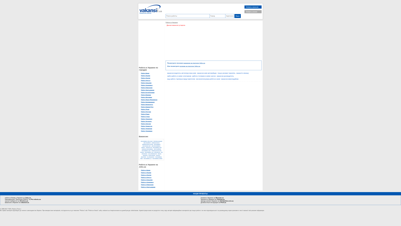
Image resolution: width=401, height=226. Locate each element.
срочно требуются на (16, 201)
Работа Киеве (145, 73)
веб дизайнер (157, 149)
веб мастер (157, 152)
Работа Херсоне (146, 124)
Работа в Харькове (147, 180)
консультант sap (147, 145)
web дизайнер (147, 142)
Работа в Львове (146, 172)
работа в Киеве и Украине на (18, 198)
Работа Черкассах (146, 126)
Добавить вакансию (252, 7)
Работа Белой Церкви (147, 92)
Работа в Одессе (146, 177)
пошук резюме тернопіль (226, 73)
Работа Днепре (145, 78)
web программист (156, 145)
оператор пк (149, 147)
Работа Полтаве (146, 112)
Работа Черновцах (146, 131)
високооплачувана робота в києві (208, 79)
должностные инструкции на (213, 202)
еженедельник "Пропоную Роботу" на (23, 199)
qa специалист (150, 156)
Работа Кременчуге (147, 104)
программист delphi (157, 158)
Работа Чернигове (146, 128)
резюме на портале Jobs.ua (190, 66)
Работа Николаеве (146, 88)
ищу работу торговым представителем (181, 79)
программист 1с (148, 158)
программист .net (149, 152)
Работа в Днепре (146, 175)
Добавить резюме (251, 11)
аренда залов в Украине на (217, 201)
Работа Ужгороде (146, 121)
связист (143, 147)
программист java (146, 150)
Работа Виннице (146, 95)
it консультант (151, 155)
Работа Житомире (146, 97)
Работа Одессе (145, 80)
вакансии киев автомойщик (207, 73)
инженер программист (147, 149)
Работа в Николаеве (147, 185)
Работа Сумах (145, 116)
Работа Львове (145, 75)
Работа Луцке (145, 109)
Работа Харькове (146, 83)
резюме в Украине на (212, 198)
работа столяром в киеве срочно (204, 76)
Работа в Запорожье (147, 182)
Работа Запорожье (147, 85)
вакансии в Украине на (17, 202)
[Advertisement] (203, 9)
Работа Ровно (145, 114)
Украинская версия (145, 13)
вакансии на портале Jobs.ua (194, 63)
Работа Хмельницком (147, 90)
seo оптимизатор (152, 153)
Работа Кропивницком (148, 102)
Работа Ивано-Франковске (149, 100)
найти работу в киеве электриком (179, 76)
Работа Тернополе (146, 119)
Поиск (238, 16)
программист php (157, 147)
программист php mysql (147, 141)
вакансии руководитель (225, 76)
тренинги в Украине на (213, 199)
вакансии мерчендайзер (229, 79)
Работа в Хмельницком (148, 187)
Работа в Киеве (145, 170)
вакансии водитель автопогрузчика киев (181, 73)
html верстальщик (157, 141)
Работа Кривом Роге (147, 107)
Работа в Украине (172, 22)
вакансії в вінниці (242, 73)
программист (157, 144)
